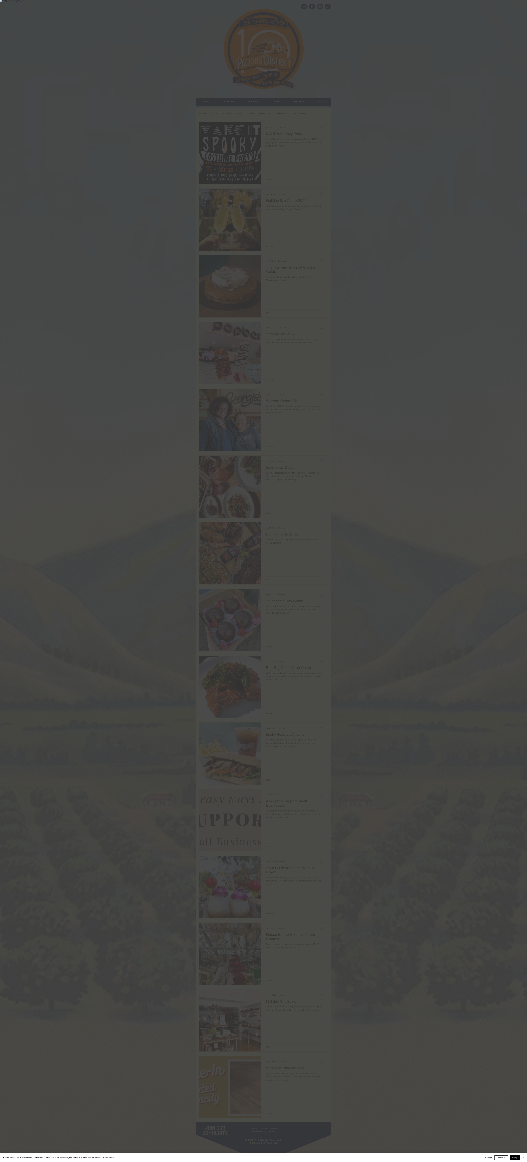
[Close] (523, 1157)
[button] (297, 557)
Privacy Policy (108, 1157)
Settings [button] (488, 1157)
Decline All (501, 1157)
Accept (515, 1157)
